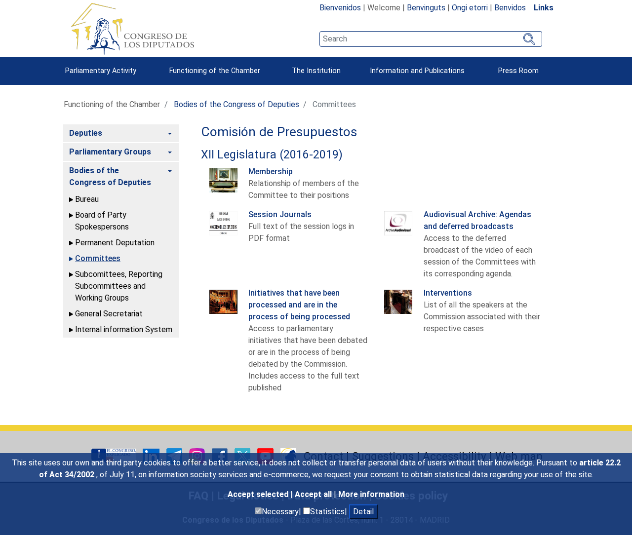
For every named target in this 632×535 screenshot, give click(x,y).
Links (543, 7)
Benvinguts (426, 7)
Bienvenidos (340, 7)
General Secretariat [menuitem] (109, 313)
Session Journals (280, 214)
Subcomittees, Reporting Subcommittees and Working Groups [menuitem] (118, 286)
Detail (363, 511)
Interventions (448, 293)
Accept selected (259, 494)
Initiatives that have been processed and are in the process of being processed (299, 304)
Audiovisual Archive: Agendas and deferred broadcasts (477, 220)
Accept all (314, 494)
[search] (430, 39)
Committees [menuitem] (97, 258)
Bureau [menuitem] (87, 199)
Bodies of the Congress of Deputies (236, 104)
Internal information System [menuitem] (123, 329)
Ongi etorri (470, 7)
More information (371, 494)
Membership (270, 171)
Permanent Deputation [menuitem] (115, 242)
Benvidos (510, 7)
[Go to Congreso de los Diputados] (132, 28)
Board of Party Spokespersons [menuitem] (102, 220)
